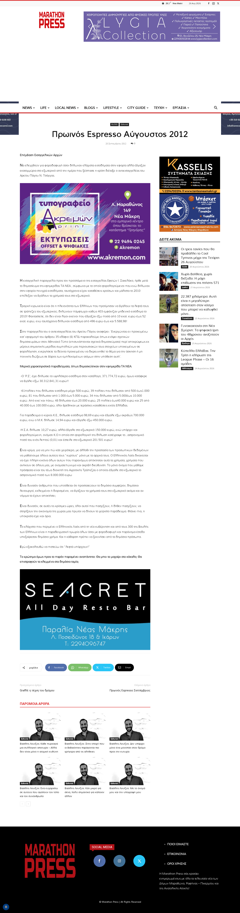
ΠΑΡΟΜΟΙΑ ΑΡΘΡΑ (34, 704)
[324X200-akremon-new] (85, 223)
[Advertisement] (120, 75)
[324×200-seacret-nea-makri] (85, 609)
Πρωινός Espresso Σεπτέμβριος (130, 690)
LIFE (43, 107)
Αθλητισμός (187, 368)
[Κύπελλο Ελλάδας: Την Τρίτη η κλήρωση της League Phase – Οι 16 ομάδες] (168, 358)
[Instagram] (213, 3)
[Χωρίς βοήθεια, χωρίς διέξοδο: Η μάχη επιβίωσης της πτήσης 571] (168, 281)
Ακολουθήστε (119, 856)
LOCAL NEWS (65, 107)
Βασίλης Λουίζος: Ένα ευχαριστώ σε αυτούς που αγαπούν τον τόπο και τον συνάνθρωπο (39, 792)
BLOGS (89, 107)
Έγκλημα (186, 343)
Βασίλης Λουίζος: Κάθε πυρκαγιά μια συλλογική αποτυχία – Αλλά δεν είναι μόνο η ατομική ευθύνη (39, 748)
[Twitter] (218, 3)
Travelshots (187, 318)
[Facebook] (209, 3)
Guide (184, 267)
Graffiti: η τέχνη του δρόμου (37, 690)
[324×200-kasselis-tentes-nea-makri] (189, 175)
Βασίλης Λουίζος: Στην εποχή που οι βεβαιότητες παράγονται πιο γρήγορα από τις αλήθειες (84, 748)
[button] (152, 26)
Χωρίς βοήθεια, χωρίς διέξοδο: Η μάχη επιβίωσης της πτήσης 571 (200, 278)
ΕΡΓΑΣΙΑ (179, 107)
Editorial (124, 124)
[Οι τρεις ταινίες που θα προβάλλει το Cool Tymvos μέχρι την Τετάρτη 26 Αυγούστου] (168, 256)
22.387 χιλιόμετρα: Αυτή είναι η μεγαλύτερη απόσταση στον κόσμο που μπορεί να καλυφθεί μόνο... (199, 305)
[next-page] (28, 804)
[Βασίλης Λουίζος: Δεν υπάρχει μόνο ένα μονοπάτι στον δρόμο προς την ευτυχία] (130, 726)
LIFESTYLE (111, 107)
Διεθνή (185, 287)
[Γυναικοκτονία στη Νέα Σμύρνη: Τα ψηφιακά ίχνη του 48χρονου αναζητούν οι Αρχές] (168, 333)
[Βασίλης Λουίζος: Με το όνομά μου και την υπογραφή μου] (130, 771)
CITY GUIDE (136, 107)
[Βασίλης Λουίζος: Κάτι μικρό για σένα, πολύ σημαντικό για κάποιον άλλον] (85, 771)
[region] (152, 26)
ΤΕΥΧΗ (159, 107)
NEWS (27, 107)
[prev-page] (22, 804)
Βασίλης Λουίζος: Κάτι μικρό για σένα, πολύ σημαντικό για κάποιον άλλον (84, 792)
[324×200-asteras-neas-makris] (189, 213)
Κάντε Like (100, 856)
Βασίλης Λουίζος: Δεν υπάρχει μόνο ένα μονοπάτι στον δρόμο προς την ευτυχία (128, 748)
